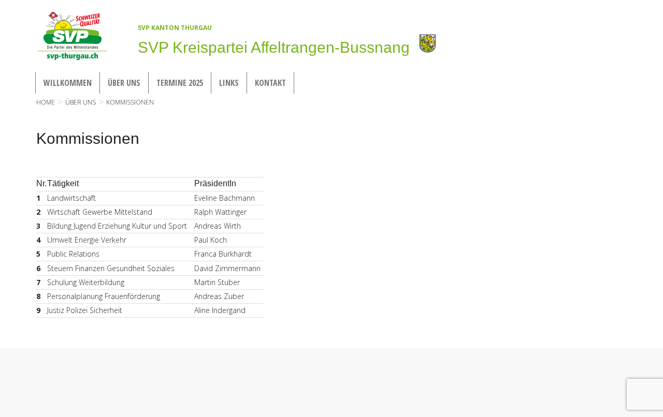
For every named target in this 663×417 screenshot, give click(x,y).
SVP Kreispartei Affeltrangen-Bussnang (274, 47)
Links (229, 82)
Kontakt (270, 82)
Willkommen (68, 82)
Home (45, 102)
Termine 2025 (179, 82)
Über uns (124, 82)
